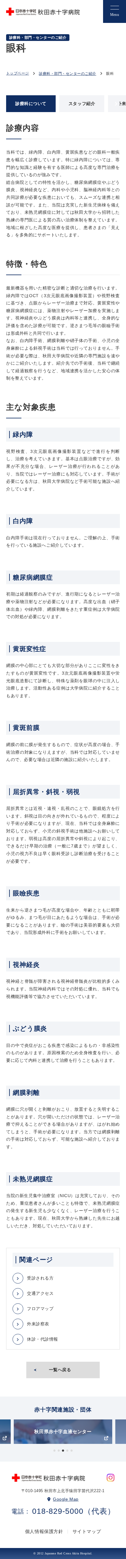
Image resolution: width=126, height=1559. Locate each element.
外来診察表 (38, 1323)
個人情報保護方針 (44, 1531)
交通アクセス (40, 1293)
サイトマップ (86, 1531)
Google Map (66, 1499)
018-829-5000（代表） (73, 1511)
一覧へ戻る (60, 1369)
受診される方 (40, 1278)
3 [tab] (63, 1450)
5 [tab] (71, 1450)
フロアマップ (40, 1308)
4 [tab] (67, 1450)
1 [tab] (54, 1450)
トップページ (17, 73)
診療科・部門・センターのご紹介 (67, 73)
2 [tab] (58, 1450)
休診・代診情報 (42, 1339)
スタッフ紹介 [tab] (82, 103)
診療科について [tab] (30, 103)
